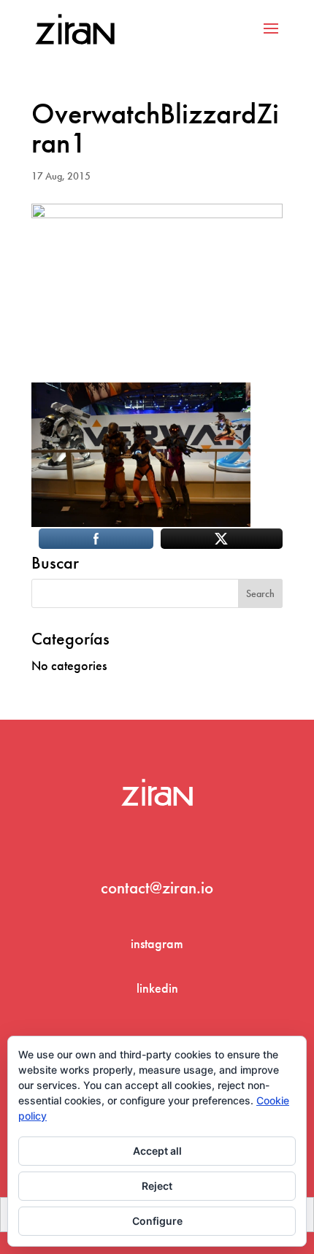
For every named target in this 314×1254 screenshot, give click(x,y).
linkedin (157, 988)
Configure (157, 1221)
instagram (157, 943)
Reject (157, 1186)
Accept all (157, 1151)
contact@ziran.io (157, 888)
